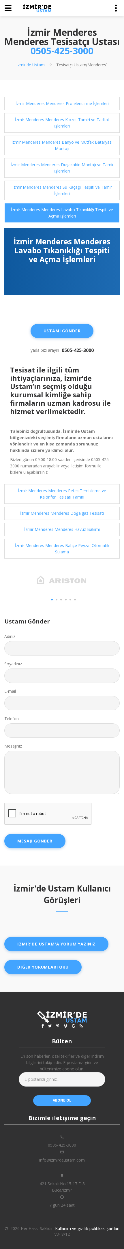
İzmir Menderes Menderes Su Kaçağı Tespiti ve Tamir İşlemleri (62, 190)
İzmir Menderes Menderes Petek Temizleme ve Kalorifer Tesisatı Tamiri (62, 494)
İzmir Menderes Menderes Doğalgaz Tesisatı (62, 513)
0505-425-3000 (62, 50)
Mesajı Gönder (34, 841)
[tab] (62, 103)
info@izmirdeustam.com (62, 1160)
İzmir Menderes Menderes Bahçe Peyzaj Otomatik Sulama (62, 549)
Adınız (9, 636)
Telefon (11, 718)
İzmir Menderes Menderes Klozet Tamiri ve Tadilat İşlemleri (62, 123)
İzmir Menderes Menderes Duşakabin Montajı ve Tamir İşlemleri (62, 168)
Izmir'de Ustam (30, 65)
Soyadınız (13, 663)
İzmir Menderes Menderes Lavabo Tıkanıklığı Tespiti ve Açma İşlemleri (62, 213)
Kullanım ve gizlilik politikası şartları (87, 1228)
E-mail (10, 691)
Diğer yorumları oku (43, 967)
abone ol (62, 1100)
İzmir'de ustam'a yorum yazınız (56, 944)
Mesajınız (13, 746)
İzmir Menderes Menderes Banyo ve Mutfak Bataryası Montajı (62, 145)
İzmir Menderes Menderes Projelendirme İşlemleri (62, 103)
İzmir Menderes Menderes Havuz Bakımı (62, 529)
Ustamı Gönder (62, 331)
